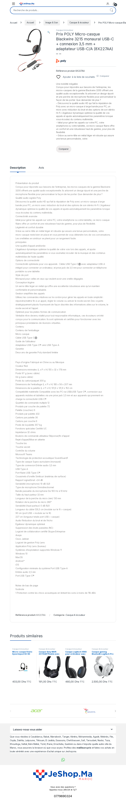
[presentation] (115, 711)
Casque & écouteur (79, 22)
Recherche (111, 10)
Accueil (13, 22)
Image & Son (51, 22)
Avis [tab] (41, 167)
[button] (48, 32)
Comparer (104, 76)
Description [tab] (18, 167)
